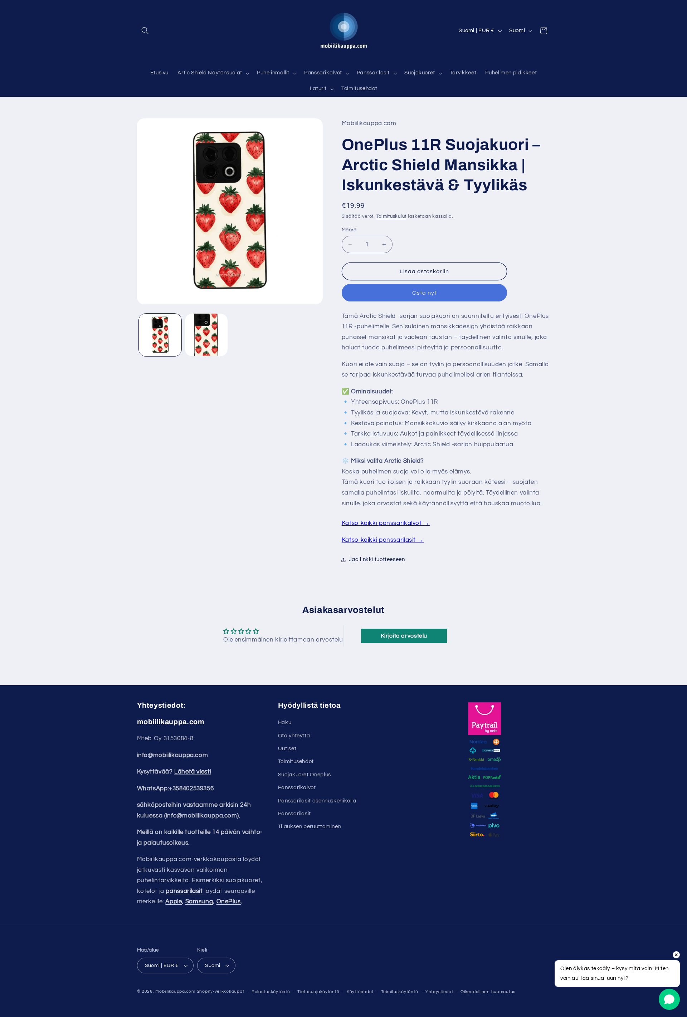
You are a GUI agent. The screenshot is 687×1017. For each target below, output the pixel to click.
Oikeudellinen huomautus (488, 992)
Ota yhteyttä (294, 735)
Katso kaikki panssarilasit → (383, 540)
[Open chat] (669, 999)
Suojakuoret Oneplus (304, 774)
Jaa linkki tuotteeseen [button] (377, 559)
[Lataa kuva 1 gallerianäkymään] (160, 335)
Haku (285, 722)
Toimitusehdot (296, 761)
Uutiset (287, 748)
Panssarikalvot (297, 787)
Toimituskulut (391, 216)
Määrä (349, 229)
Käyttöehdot (360, 992)
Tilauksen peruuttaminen (309, 826)
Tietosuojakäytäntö (318, 992)
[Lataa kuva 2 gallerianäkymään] (206, 335)
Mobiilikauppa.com (175, 991)
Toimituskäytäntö (399, 992)
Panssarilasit (294, 813)
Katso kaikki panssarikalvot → (386, 523)
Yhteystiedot (439, 992)
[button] (145, 31)
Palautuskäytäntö (271, 992)
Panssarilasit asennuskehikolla (317, 800)
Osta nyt (424, 293)
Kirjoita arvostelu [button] (404, 636)
